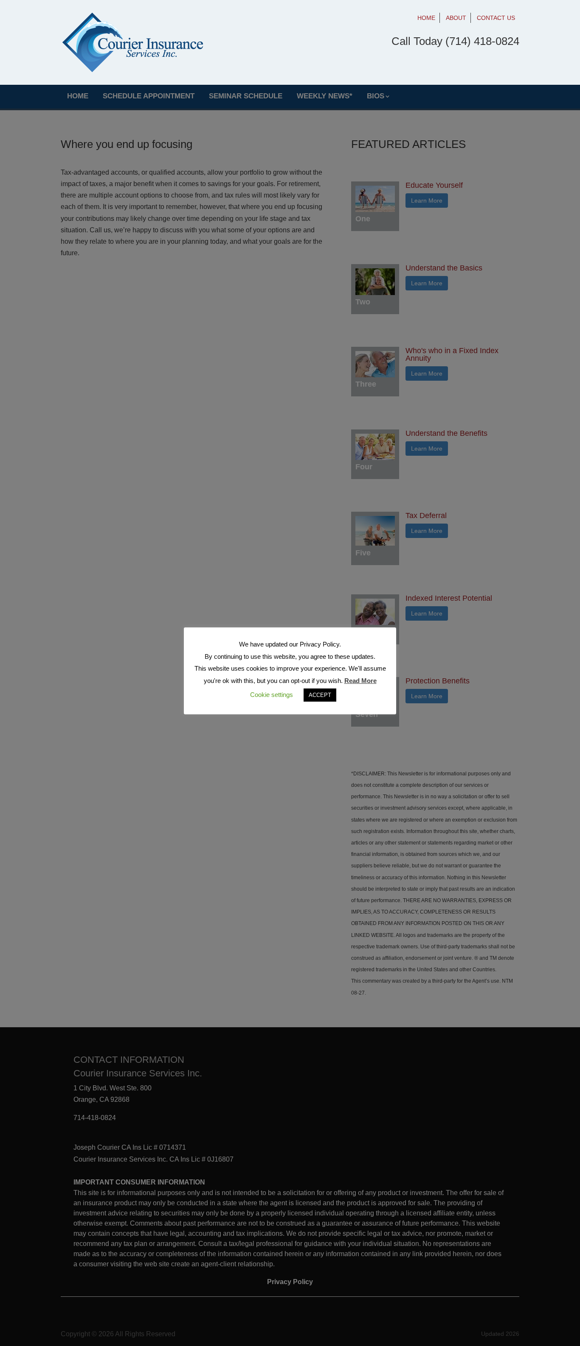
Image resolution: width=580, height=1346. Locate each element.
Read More (360, 680)
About (456, 17)
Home (426, 17)
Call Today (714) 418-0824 (455, 41)
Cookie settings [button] (271, 694)
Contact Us (496, 17)
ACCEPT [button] (320, 695)
